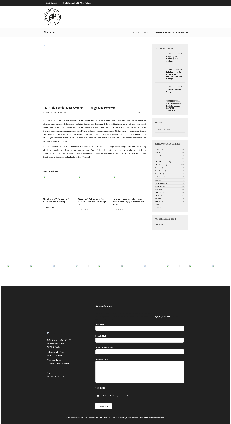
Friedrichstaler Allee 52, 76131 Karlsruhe (77, 3)
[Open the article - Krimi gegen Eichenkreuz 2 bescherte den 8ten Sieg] (59, 186)
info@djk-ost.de (51, 3)
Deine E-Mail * (101, 336)
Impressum (51, 373)
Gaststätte (177, 17)
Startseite (136, 32)
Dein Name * (100, 324)
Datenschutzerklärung (55, 376)
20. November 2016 (60, 112)
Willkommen (126, 17)
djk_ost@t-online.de (163, 317)
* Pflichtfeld (100, 388)
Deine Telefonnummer (104, 348)
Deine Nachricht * (102, 359)
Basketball (146, 32)
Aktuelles (163, 17)
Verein (137, 17)
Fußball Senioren (174, 54)
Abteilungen (149, 17)
